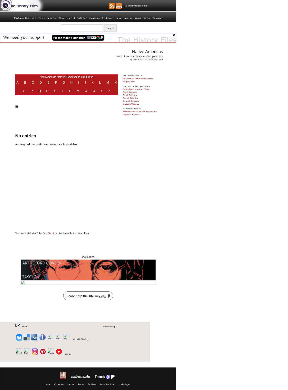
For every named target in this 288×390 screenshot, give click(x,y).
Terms (81, 384)
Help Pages (125, 384)
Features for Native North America (138, 79)
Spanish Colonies (131, 101)
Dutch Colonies (130, 95)
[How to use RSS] (119, 6)
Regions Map (129, 82)
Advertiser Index (108, 384)
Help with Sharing (80, 339)
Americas (157, 18)
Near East (52, 18)
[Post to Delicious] (26, 339)
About (71, 384)
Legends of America (132, 114)
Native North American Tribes (136, 89)
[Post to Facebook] (42, 339)
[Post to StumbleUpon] (66, 339)
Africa (61, 18)
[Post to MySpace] (50, 339)
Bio (49, 233)
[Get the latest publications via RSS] (112, 6)
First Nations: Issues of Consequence (140, 111)
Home (47, 384)
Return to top (109, 326)
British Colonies (130, 92)
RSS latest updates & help (135, 6)
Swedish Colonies (131, 104)
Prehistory (82, 18)
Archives (92, 384)
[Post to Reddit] (58, 339)
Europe (41, 18)
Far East (71, 18)
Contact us (59, 384)
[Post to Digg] (34, 339)
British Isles (30, 18)
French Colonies (130, 98)
